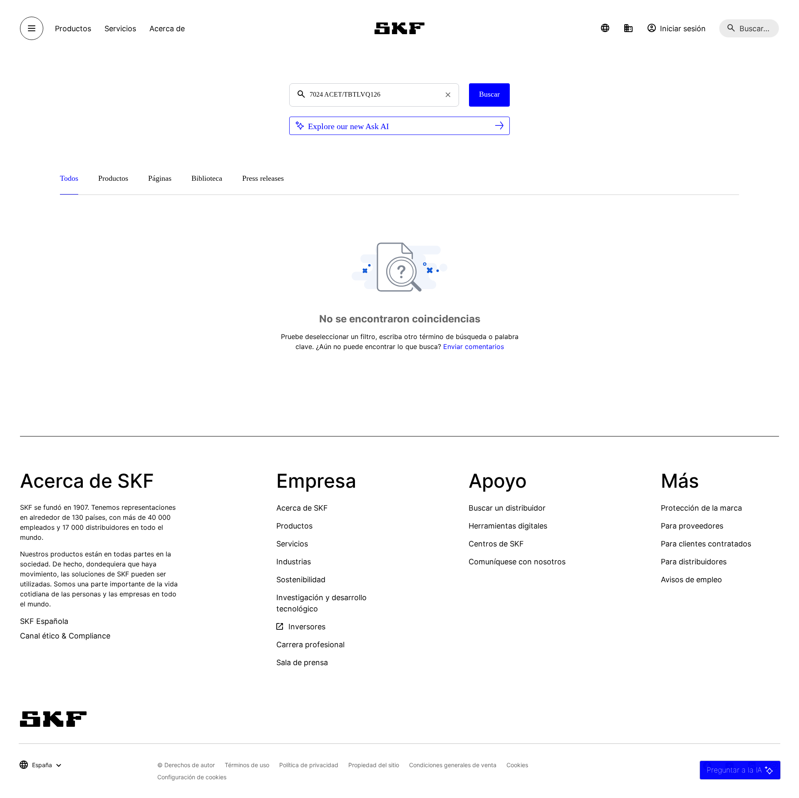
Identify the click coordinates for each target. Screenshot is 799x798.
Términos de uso (247, 764)
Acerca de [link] (167, 28)
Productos (294, 525)
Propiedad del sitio (373, 764)
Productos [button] (73, 28)
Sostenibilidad (300, 579)
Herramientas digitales (508, 525)
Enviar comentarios (473, 346)
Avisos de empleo (691, 579)
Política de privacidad (308, 764)
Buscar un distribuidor (507, 508)
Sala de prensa (302, 662)
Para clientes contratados (706, 543)
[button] (605, 28)
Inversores (305, 626)
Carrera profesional (310, 644)
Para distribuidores (694, 561)
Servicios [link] (120, 28)
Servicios (292, 543)
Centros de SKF (496, 543)
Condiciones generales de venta (452, 764)
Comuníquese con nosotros (517, 561)
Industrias (293, 561)
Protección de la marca (701, 508)
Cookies (517, 764)
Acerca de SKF (302, 508)
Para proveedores (692, 525)
